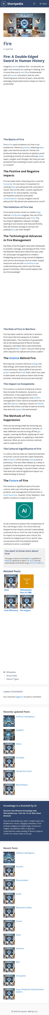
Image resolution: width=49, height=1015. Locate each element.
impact (19, 409)
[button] (34, 3)
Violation (20, 948)
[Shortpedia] (3, 3)
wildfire (37, 397)
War (18, 348)
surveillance (29, 263)
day (39, 212)
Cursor (19, 921)
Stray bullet (11, 675)
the (10, 144)
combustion (16, 215)
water (41, 156)
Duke (18, 934)
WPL (18, 962)
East (11, 495)
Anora (18, 744)
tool (22, 72)
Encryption (21, 975)
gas (38, 431)
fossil (23, 372)
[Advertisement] (24, 112)
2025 (31, 561)
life (14, 192)
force (13, 229)
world (15, 66)
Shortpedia (15, 4)
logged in (19, 696)
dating (32, 459)
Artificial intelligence (25, 716)
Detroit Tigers (12, 679)
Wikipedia (8, 561)
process (26, 147)
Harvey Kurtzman (24, 771)
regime (14, 403)
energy (35, 363)
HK (35, 1011)
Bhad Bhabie (22, 784)
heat (41, 147)
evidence (12, 459)
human (13, 75)
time (33, 218)
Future (13, 480)
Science (14, 358)
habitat (40, 403)
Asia (15, 495)
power (6, 372)
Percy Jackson (22, 880)
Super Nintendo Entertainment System (30, 990)
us (20, 544)
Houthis (19, 866)
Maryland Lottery (24, 907)
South (6, 495)
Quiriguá (20, 757)
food (13, 187)
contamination (10, 198)
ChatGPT (20, 730)
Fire (30, 558)
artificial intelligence (36, 563)
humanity (7, 184)
